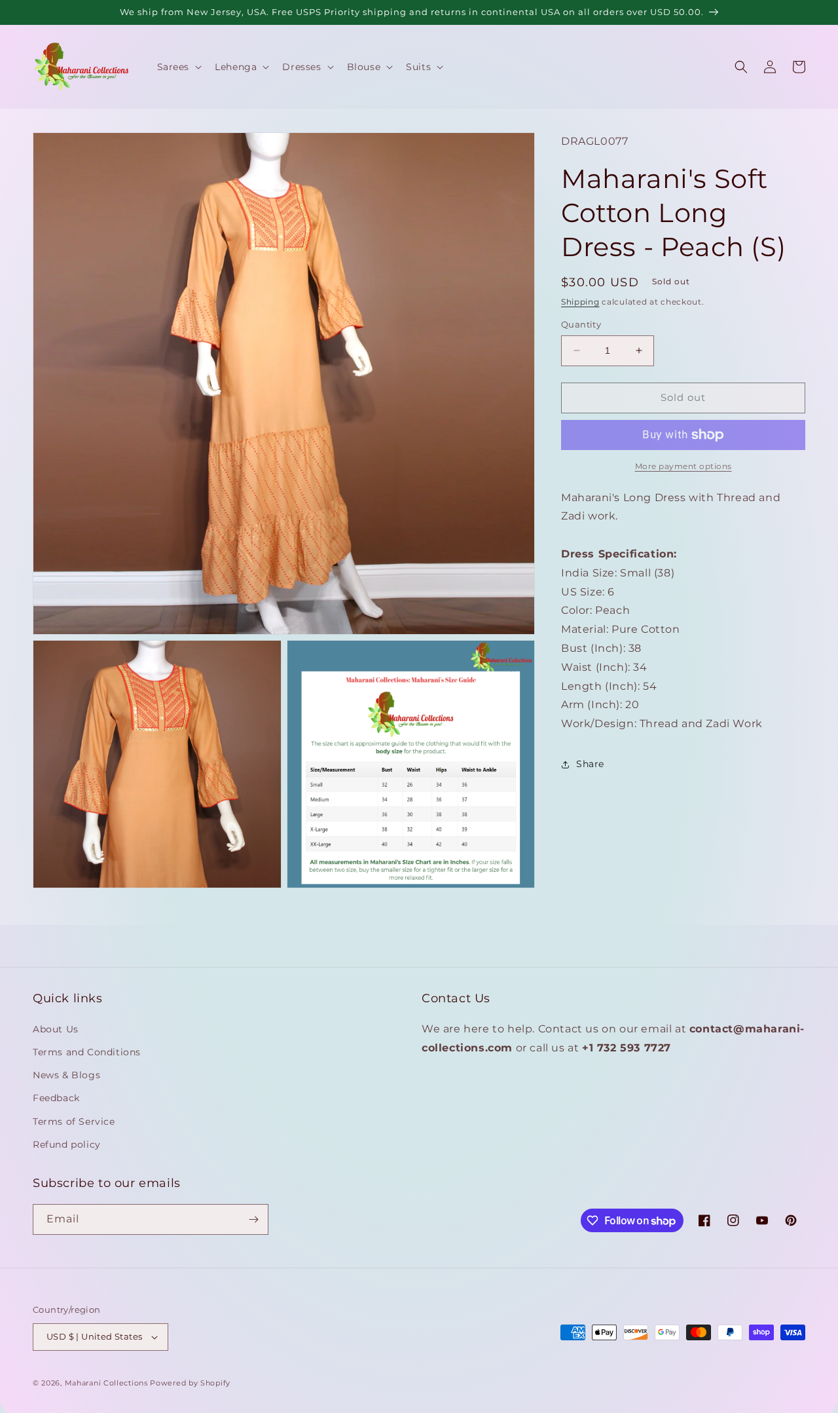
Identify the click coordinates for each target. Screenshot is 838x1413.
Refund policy (67, 1144)
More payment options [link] (683, 466)
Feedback (56, 1098)
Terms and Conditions (87, 1052)
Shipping (580, 302)
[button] (178, 67)
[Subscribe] (253, 1219)
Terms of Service (74, 1121)
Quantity (581, 324)
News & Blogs (66, 1075)
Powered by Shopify (190, 1382)
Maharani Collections (106, 1382)
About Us (56, 1029)
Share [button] (590, 764)
